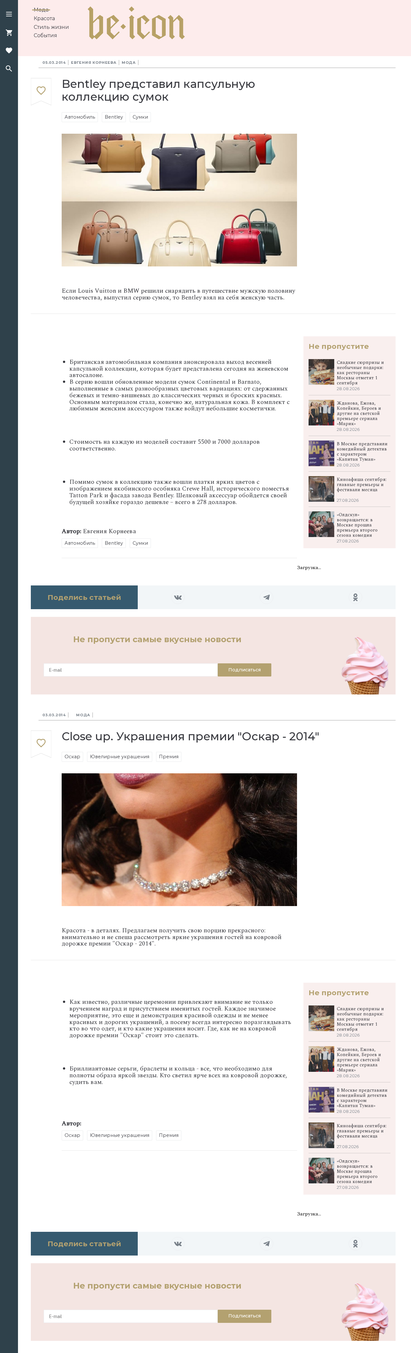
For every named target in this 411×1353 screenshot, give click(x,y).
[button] (9, 15)
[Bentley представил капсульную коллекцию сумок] (41, 92)
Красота (44, 18)
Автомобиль (80, 117)
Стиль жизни (51, 27)
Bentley (114, 117)
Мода (41, 10)
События (45, 35)
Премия (169, 757)
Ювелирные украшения (119, 757)
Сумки (140, 117)
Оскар (72, 757)
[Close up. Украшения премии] (41, 744)
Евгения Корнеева (94, 62)
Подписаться (244, 670)
